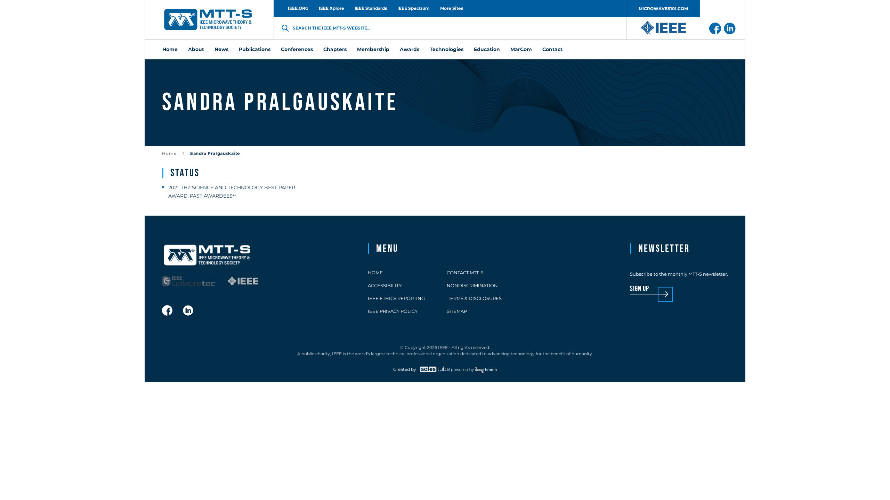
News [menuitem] (221, 49)
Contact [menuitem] (552, 49)
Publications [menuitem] (254, 49)
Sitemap (457, 311)
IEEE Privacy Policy (393, 311)
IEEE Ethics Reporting (396, 298)
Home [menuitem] (170, 49)
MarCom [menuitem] (521, 49)
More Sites (451, 8)
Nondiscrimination (472, 285)
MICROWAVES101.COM (663, 8)
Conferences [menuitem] (297, 49)
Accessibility (385, 285)
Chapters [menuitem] (335, 49)
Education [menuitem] (487, 49)
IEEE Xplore (331, 8)
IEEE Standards (371, 8)
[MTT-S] (208, 19)
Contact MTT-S (465, 272)
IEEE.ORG (298, 8)
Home (169, 153)
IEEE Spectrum (413, 8)
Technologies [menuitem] (446, 49)
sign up (639, 289)
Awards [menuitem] (409, 49)
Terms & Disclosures (474, 298)
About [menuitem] (196, 49)
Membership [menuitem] (373, 49)
